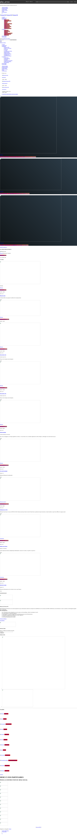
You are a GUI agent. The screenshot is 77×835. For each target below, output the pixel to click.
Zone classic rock (4, 89)
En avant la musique (4, 465)
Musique (1, 253)
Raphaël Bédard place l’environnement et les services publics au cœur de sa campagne (18, 156)
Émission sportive (3, 501)
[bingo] (8, 626)
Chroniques (2, 538)
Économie (1, 191)
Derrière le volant (3, 579)
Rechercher (13, 39)
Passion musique (3, 426)
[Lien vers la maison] (9, 15)
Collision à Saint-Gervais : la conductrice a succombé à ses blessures (14, 245)
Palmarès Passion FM (4, 83)
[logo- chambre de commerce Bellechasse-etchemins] (17, 706)
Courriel (1, 631)
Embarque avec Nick (4, 504)
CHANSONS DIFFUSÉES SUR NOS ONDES (10, 94)
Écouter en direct (7, 38)
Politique (1, 154)
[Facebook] (2, 13)
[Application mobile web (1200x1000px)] (33, 688)
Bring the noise (4, 77)
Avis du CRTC (38, 827)
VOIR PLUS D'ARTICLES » (3, 247)
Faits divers (2, 243)
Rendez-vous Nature (4, 540)
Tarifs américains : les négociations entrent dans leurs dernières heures (15, 193)
